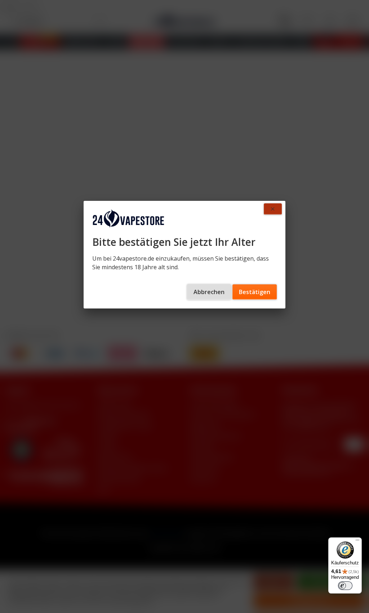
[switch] (345, 585)
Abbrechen (209, 292)
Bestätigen (254, 292)
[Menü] (357, 541)
